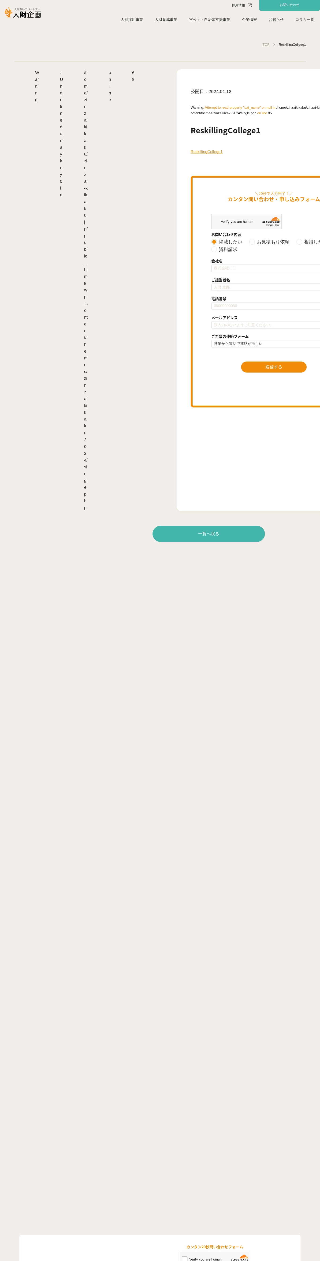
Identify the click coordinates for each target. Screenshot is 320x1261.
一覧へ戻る (208, 533)
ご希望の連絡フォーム (230, 336)
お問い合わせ (289, 5)
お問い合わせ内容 (226, 234)
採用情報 (238, 5)
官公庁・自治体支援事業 (209, 20)
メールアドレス (224, 317)
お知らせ (276, 20)
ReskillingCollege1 (207, 152)
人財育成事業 (166, 20)
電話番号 (218, 298)
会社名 (217, 261)
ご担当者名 (220, 280)
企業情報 (249, 20)
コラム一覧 (304, 20)
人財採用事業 (132, 20)
